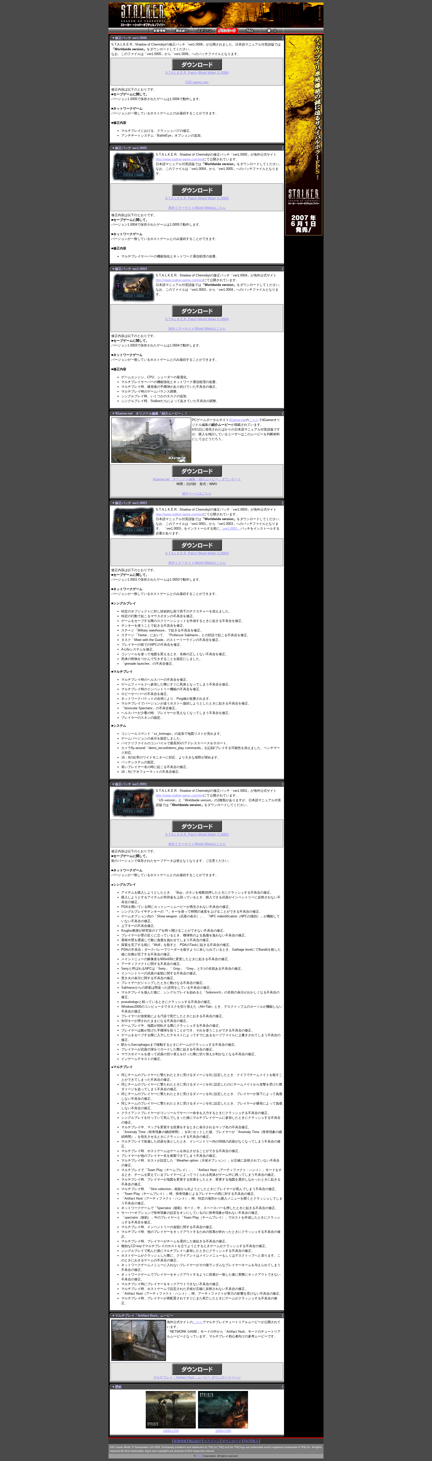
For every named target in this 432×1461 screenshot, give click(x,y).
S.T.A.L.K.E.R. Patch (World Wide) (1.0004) (197, 319)
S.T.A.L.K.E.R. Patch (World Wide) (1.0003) (197, 553)
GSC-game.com (196, 82)
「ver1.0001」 (230, 528)
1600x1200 (171, 1431)
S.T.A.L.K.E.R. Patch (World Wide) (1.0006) (197, 73)
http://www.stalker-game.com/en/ (179, 159)
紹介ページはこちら (197, 493)
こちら (254, 420)
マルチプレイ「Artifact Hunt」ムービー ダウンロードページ (197, 1377)
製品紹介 (195, 1441)
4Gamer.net (237, 420)
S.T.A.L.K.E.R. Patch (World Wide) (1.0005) (197, 198)
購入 (255, 1441)
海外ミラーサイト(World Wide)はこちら (197, 208)
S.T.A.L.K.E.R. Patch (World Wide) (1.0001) (197, 834)
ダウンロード (232, 1441)
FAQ (247, 1441)
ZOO (199, 1455)
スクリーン (212, 1441)
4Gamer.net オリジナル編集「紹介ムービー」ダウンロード (197, 479)
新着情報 (180, 1441)
